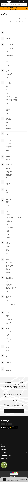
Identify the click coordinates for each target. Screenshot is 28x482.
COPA (7, 106)
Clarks (7, 93)
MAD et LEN (8, 213)
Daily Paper (8, 119)
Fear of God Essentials (10, 142)
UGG (7, 346)
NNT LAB (8, 252)
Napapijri (8, 243)
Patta (7, 281)
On (6, 268)
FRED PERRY (8, 149)
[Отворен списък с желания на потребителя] (24, 1)
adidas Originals (9, 48)
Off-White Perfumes (10, 266)
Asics (7, 61)
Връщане (3, 438)
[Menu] (1, 1)
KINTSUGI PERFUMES (10, 195)
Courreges (8, 109)
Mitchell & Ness (9, 233)
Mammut (8, 218)
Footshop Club (17, 384)
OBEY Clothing (9, 262)
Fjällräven (8, 144)
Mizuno (7, 234)
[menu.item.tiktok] (9, 424)
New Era (7, 247)
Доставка (3, 435)
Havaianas (8, 165)
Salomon (7, 312)
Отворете (22, 479)
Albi (6, 54)
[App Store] (5, 427)
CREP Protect (8, 112)
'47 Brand (8, 38)
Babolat (7, 70)
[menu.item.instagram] (6, 424)
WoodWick (8, 364)
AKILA (7, 52)
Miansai (7, 228)
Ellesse (7, 134)
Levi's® (7, 205)
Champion (8, 90)
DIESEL (7, 124)
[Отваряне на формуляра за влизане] (19, 1)
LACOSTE (8, 202)
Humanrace (8, 175)
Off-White (8, 264)
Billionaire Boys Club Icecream (12, 73)
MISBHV (7, 231)
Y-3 (6, 368)
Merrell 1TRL (8, 226)
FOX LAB (7, 147)
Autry (7, 62)
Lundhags (8, 207)
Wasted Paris (8, 362)
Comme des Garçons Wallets (12, 100)
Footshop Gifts (9, 146)
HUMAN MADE (9, 174)
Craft (7, 110)
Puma (7, 291)
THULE (7, 334)
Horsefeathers (9, 171)
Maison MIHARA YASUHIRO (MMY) (13, 217)
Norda (7, 253)
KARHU (7, 190)
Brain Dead (8, 76)
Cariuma (7, 86)
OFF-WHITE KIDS (9, 265)
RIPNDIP (7, 306)
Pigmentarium (9, 284)
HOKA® (7, 170)
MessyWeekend (9, 227)
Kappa (7, 189)
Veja (6, 356)
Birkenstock (8, 74)
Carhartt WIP (8, 85)
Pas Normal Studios (10, 280)
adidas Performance (10, 49)
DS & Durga (8, 128)
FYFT (7, 152)
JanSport (7, 181)
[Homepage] (14, 420)
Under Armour (9, 348)
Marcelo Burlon (9, 221)
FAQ (1, 444)
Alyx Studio (8, 58)
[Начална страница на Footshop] (7, 1)
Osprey (7, 271)
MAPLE (7, 220)
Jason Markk (8, 183)
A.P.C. (7, 47)
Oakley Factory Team (10, 261)
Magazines (8, 214)
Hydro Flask (8, 177)
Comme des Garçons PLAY (11, 97)
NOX (7, 255)
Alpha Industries (9, 55)
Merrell (7, 224)
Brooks (7, 77)
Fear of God (8, 140)
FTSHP (7, 150)
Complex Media (9, 102)
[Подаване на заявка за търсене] (25, 4)
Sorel (7, 320)
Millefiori (7, 230)
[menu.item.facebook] (2, 424)
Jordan (7, 184)
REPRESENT (8, 300)
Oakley (7, 259)
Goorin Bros (8, 158)
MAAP (7, 211)
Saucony (7, 315)
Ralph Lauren (8, 296)
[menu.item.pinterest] (11, 424)
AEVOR (7, 51)
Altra (7, 57)
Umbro (7, 347)
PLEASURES (8, 285)
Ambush (7, 59)
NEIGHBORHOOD (9, 245)
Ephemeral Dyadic (10, 135)
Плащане (3, 436)
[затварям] (26, 8)
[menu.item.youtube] (4, 424)
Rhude (7, 301)
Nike (7, 249)
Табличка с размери (5, 442)
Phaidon (7, 283)
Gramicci (8, 159)
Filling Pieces (8, 143)
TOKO (7, 338)
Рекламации (3, 440)
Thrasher (8, 332)
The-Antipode (9, 331)
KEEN (7, 192)
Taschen (7, 328)
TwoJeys (7, 341)
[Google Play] (13, 427)
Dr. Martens (8, 126)
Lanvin (7, 204)
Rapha (7, 297)
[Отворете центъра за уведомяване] (21, 1)
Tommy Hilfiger (9, 339)
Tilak (7, 335)
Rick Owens (8, 303)
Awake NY (8, 65)
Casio (7, 87)
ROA (7, 307)
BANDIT (7, 71)
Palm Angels (8, 277)
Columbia (8, 96)
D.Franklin (8, 118)
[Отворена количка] (26, 1)
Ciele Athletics (9, 92)
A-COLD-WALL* (9, 45)
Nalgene (7, 242)
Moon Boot (8, 237)
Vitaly (7, 357)
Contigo (7, 103)
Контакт (3, 446)
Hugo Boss (8, 172)
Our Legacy (8, 272)
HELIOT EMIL (8, 167)
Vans (7, 355)
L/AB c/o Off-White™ (10, 199)
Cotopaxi (7, 107)
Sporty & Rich (9, 322)
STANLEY (8, 323)
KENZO (7, 193)
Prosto (7, 290)
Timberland (8, 337)
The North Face (9, 329)
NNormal (8, 250)
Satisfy (7, 313)
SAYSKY (7, 316)
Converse (8, 105)
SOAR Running (9, 319)
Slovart (7, 318)
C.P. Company (9, 82)
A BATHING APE (9, 44)
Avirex (7, 64)
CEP (6, 89)
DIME (7, 125)
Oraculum (8, 269)
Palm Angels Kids (9, 278)
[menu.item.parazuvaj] (4, 465)
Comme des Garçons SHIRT (12, 99)
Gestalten (8, 156)
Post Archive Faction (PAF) (11, 287)
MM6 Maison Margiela (10, 236)
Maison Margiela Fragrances (12, 216)
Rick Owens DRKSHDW (11, 304)
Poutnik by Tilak (9, 288)
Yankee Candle (9, 370)
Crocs (7, 113)
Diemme (7, 122)
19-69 (7, 32)
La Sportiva (8, 201)
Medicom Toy (8, 223)
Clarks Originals (9, 95)
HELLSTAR (8, 168)
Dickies (7, 121)
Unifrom (7, 350)
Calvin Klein (8, 83)
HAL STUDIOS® (9, 164)
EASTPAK (8, 133)
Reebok (7, 299)
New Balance (8, 246)
